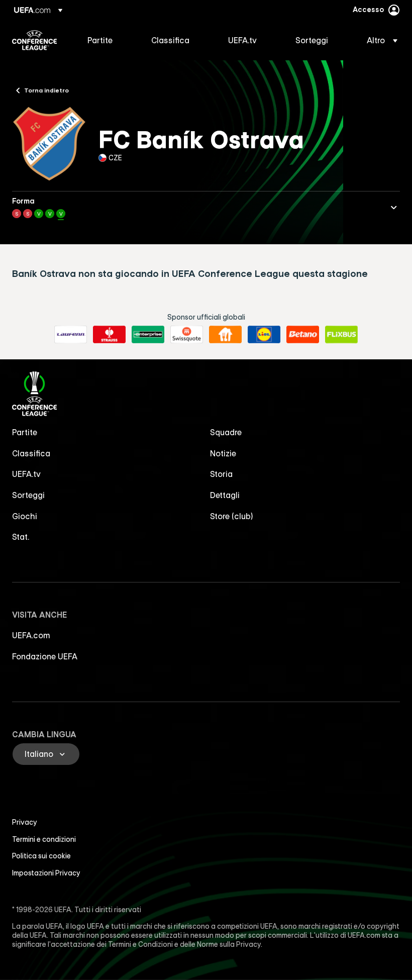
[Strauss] (109, 335)
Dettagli (225, 495)
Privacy (24, 822)
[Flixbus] (341, 335)
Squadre (226, 432)
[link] (100, 40)
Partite (24, 432)
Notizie (223, 453)
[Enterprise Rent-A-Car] (148, 335)
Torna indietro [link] (46, 89)
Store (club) (231, 516)
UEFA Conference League (34, 40)
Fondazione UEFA (44, 656)
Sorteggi (28, 495)
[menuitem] (107, 40)
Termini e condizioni (44, 839)
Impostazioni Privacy (46, 873)
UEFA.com (31, 635)
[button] (379, 40)
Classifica (31, 453)
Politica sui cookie (41, 856)
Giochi (24, 516)
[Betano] (302, 335)
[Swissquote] (186, 335)
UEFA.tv (26, 473)
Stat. (20, 536)
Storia (221, 473)
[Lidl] (264, 335)
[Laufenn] (70, 335)
